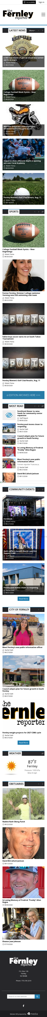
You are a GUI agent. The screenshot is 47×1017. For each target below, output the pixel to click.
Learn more (28, 1013)
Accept (39, 1013)
